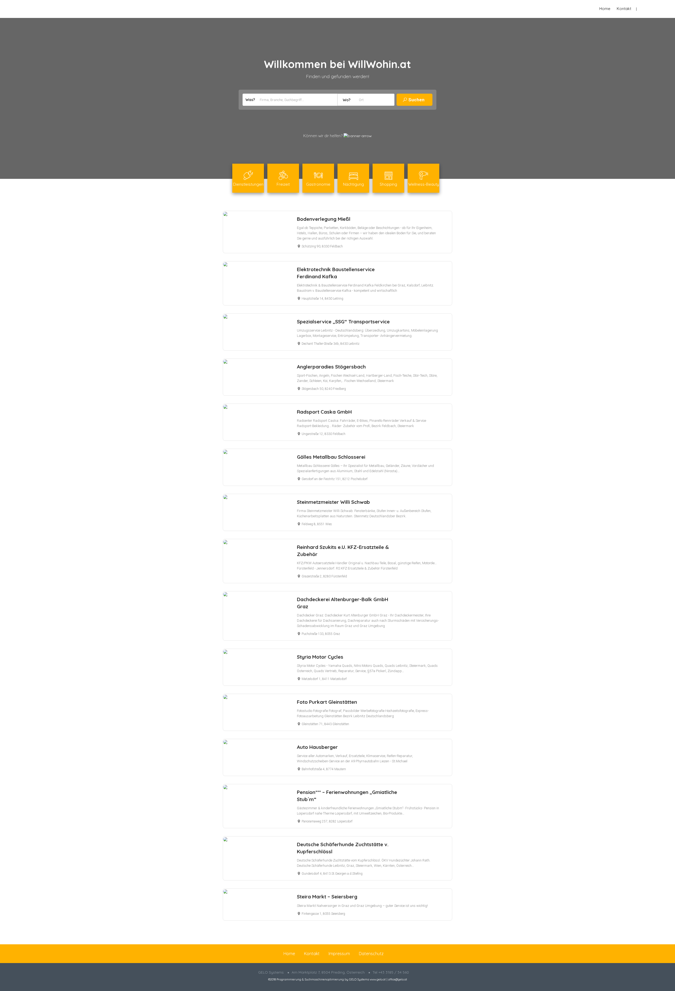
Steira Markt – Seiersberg (327, 896)
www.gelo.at (378, 979)
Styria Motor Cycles (320, 657)
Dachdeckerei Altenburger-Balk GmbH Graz (342, 603)
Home (604, 8)
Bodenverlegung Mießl (323, 219)
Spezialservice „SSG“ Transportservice (343, 321)
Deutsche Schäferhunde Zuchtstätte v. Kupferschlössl (342, 848)
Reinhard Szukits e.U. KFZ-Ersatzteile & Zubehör (343, 550)
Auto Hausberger (317, 747)
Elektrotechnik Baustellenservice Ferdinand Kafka (336, 273)
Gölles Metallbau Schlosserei (331, 457)
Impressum (339, 953)
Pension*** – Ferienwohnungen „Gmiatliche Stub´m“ (347, 795)
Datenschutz (371, 953)
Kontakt (624, 8)
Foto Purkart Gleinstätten (327, 702)
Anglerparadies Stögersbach (331, 366)
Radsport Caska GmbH (324, 412)
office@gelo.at (397, 979)
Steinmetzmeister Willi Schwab (333, 502)
